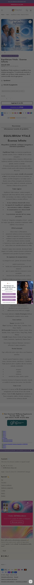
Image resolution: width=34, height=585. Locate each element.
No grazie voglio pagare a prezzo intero (9, 302)
